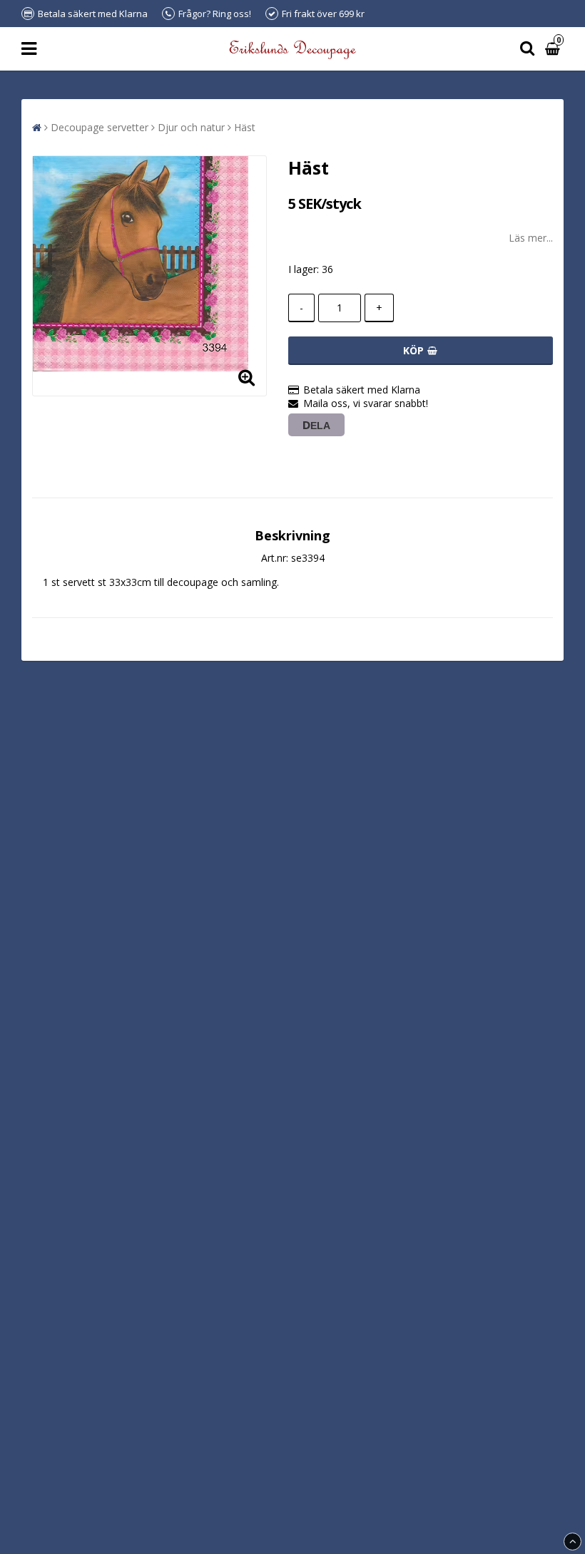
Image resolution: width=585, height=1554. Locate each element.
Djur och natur (191, 127)
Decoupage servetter (99, 127)
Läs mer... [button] (531, 238)
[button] (554, 48)
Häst (244, 127)
